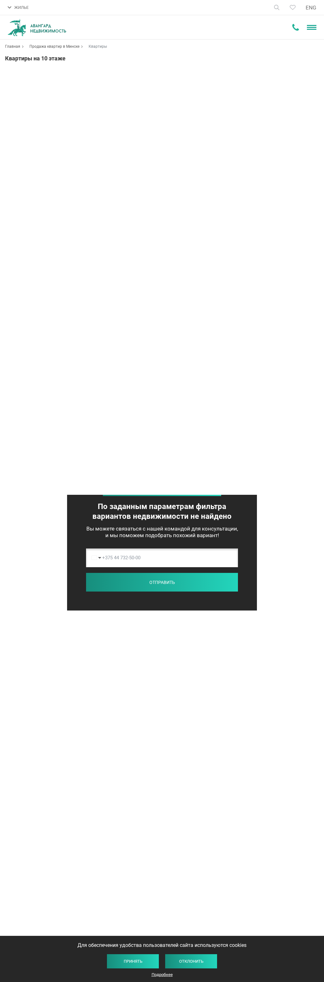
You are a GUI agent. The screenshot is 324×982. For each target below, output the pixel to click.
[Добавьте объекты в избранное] (293, 7)
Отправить (162, 582)
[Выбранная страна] (94, 558)
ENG (311, 7)
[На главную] (37, 27)
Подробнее (162, 975)
